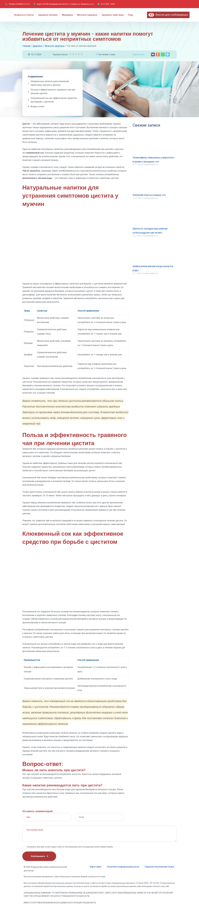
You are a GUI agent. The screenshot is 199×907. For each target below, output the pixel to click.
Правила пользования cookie (159, 866)
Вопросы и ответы (24, 15)
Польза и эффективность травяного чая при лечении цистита (52, 91)
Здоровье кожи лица (112, 15)
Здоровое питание (48, 15)
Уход (130, 15)
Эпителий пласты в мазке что (149, 195)
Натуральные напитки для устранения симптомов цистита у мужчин (49, 83)
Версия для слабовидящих (171, 14)
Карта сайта (95, 866)
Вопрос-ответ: (37, 106)
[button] (153, 54)
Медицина (67, 15)
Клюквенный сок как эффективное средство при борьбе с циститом (53, 100)
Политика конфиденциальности (123, 866)
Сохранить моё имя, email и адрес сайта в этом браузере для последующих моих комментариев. (70, 847)
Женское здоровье (87, 15)
